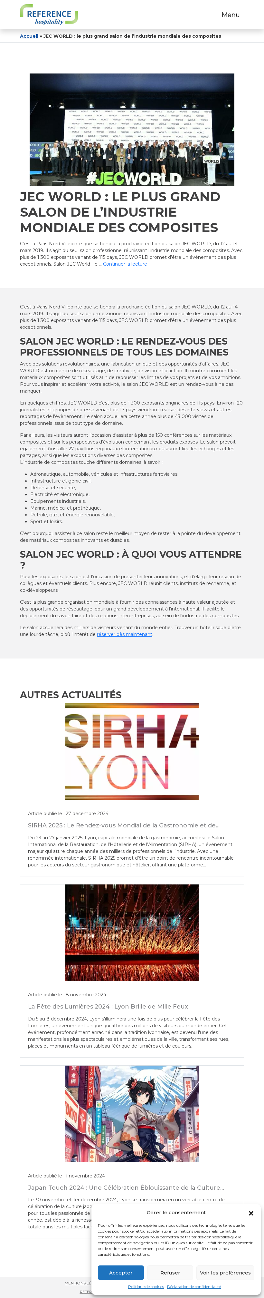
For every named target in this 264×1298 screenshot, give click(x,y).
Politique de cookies (146, 1286)
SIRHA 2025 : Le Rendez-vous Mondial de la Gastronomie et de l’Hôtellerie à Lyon (122, 829)
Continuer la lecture (125, 264)
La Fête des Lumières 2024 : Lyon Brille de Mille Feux (108, 1006)
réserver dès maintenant (124, 634)
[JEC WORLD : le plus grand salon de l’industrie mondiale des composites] (132, 129)
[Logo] (49, 15)
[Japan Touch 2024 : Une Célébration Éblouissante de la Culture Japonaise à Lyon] (132, 1114)
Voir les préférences (225, 1273)
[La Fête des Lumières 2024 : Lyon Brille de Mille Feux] (132, 932)
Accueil (29, 36)
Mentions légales (85, 1283)
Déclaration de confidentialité (194, 1286)
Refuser (170, 1273)
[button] (251, 1212)
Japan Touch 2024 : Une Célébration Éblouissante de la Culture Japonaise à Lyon (124, 1191)
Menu (231, 15)
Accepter (121, 1273)
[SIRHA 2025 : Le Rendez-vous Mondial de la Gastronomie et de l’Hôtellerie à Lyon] (132, 751)
